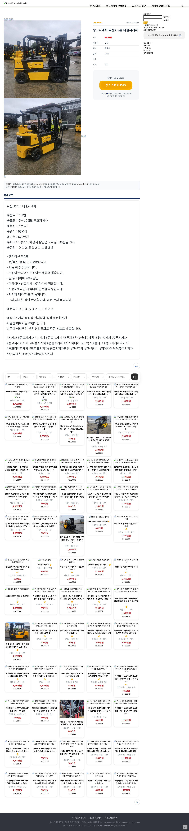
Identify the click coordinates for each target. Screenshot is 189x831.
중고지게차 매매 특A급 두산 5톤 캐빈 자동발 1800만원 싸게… (72, 468)
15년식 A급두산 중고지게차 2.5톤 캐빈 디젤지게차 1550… (17, 468)
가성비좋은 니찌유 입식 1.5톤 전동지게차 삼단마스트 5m (126, 782)
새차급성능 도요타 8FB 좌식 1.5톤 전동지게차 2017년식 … (17, 782)
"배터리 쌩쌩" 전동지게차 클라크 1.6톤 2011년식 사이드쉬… (44, 495)
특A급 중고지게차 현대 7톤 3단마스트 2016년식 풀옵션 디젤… (45, 394)
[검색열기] (182, 6)
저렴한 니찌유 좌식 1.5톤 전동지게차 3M (99, 782)
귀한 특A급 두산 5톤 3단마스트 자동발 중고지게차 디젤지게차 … (72, 540)
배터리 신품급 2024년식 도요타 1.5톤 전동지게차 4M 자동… (72, 782)
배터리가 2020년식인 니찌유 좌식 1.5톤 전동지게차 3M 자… (44, 709)
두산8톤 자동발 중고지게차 (98, 564)
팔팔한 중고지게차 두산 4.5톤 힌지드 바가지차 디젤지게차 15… (44, 426)
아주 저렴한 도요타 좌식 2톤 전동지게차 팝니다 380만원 (44, 782)
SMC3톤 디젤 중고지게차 (98, 521)
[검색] (134, 376)
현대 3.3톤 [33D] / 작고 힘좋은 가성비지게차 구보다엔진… (17, 645)
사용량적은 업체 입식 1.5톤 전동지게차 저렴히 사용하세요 (44, 597)
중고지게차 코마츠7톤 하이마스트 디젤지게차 (72, 631)
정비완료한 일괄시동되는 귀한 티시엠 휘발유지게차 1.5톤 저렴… (99, 711)
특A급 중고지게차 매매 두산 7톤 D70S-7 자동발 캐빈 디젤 (126, 631)
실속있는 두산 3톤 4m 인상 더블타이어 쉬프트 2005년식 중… (99, 497)
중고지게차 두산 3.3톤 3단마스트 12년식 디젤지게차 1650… (17, 525)
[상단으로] (185, 827)
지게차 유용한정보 (161, 5)
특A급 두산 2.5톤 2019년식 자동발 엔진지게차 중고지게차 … (126, 468)
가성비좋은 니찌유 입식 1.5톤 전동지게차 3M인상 (17, 709)
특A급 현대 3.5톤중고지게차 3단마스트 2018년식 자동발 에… (126, 426)
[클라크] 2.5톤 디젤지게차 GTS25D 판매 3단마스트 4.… (72, 597)
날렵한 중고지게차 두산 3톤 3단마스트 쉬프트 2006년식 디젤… (17, 497)
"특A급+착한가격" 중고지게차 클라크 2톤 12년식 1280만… (126, 495)
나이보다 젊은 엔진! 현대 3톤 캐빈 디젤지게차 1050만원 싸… (99, 468)
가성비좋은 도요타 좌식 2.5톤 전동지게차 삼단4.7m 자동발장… (126, 711)
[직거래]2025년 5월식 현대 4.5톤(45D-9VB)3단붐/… (99, 674)
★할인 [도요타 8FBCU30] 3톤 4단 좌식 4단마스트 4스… (17, 749)
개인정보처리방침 (79, 818)
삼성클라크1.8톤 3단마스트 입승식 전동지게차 (17, 568)
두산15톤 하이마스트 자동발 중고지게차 (72, 568)
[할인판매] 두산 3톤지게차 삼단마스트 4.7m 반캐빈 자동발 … (99, 597)
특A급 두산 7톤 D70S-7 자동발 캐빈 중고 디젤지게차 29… (99, 392)
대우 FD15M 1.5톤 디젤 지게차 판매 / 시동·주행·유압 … (44, 631)
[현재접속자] (152, 43)
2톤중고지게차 (43, 564)
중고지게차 (95, 5)
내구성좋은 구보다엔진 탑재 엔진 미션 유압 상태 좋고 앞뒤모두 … (126, 601)
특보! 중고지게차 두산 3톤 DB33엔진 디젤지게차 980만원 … (72, 497)
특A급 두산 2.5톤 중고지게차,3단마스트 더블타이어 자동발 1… (72, 392)
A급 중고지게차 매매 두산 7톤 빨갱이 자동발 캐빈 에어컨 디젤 (99, 631)
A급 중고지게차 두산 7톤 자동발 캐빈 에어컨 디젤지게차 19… (126, 392)
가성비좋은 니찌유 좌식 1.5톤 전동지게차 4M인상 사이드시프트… (72, 754)
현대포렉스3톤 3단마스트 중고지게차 (17, 392)
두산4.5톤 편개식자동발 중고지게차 (126, 525)
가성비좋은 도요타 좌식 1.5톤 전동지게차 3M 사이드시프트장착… (126, 679)
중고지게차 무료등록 (116, 5)
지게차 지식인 (139, 5)
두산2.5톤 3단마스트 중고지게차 (126, 568)
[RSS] (137, 802)
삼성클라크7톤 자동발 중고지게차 (17, 597)
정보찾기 (153, 30)
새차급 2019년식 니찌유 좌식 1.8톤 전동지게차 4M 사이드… (45, 749)
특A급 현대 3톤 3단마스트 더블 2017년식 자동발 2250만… (17, 425)
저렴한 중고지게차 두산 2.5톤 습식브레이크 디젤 (71, 674)
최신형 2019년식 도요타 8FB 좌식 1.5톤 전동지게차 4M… (126, 749)
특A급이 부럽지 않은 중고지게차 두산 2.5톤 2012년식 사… (44, 468)
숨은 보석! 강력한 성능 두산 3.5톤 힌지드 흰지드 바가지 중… (44, 525)
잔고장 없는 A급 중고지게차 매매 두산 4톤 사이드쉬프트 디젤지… (71, 429)
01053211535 (117, 85)
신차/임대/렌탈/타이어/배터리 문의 (163, 35)
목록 (136, 366)
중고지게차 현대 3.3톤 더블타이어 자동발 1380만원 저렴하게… (99, 440)
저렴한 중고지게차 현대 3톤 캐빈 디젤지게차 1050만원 (17, 674)
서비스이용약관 (95, 818)
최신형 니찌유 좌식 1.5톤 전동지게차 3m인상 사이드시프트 (72, 723)
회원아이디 (166, 17)
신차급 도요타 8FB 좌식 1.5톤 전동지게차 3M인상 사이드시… (99, 749)
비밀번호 (166, 20)
